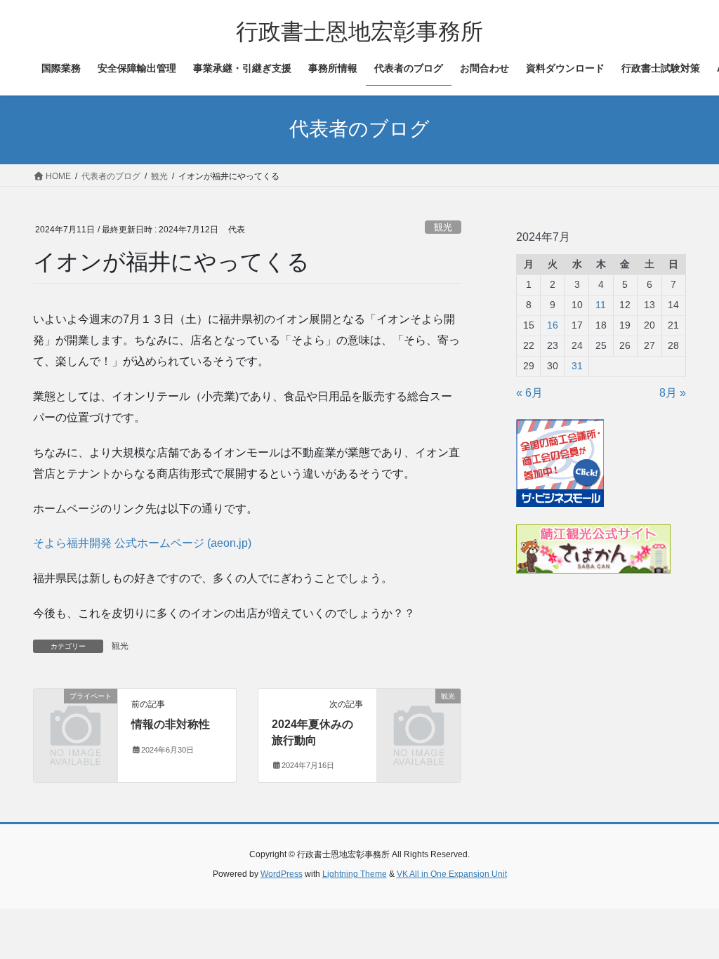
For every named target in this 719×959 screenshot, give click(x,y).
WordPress (281, 874)
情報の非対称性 (170, 724)
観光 (443, 227)
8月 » (672, 393)
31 (577, 365)
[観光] (419, 714)
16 (552, 325)
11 (600, 304)
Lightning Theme (354, 874)
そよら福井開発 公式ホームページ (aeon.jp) (142, 543)
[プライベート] (75, 714)
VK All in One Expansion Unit (452, 874)
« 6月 (529, 393)
